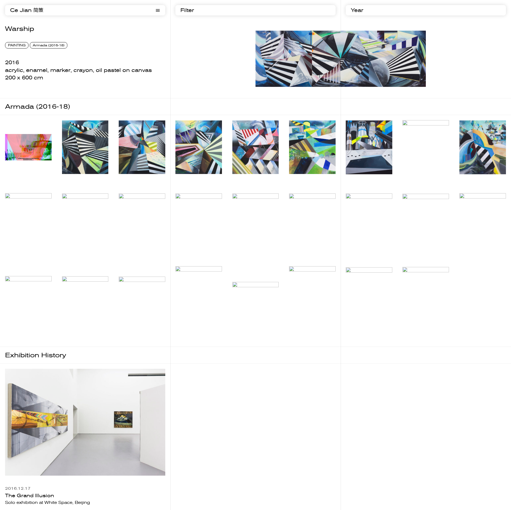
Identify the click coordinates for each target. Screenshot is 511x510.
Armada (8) (471, 179)
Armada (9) (17, 252)
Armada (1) (74, 179)
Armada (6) (358, 179)
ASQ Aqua (16, 328)
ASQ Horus (75, 328)
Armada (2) (131, 179)
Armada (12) (189, 252)
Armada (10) (76, 252)
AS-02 (409, 337)
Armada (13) (246, 252)
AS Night (242, 322)
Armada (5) (301, 179)
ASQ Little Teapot (138, 327)
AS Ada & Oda (305, 338)
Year (357, 10)
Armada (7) (414, 179)
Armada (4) (244, 179)
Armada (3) (187, 179)
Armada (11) (132, 252)
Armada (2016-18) (48, 45)
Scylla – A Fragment (27, 165)
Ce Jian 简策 (26, 10)
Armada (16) (416, 252)
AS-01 (353, 337)
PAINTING (17, 45)
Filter (187, 10)
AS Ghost (186, 338)
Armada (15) (359, 252)
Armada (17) (473, 252)
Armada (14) (303, 252)
